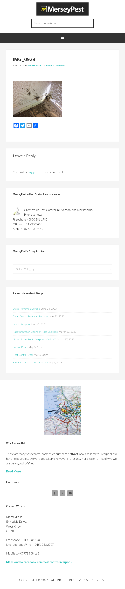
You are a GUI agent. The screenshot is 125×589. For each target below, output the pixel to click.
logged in (34, 172)
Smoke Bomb (20, 347)
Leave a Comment (55, 65)
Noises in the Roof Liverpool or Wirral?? (34, 339)
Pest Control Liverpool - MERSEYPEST (62, 9)
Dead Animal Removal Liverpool (30, 316)
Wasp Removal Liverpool (27, 308)
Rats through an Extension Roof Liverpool (35, 331)
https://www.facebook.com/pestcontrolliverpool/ (39, 562)
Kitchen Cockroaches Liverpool (30, 362)
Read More (13, 471)
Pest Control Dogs (23, 354)
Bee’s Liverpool (21, 323)
